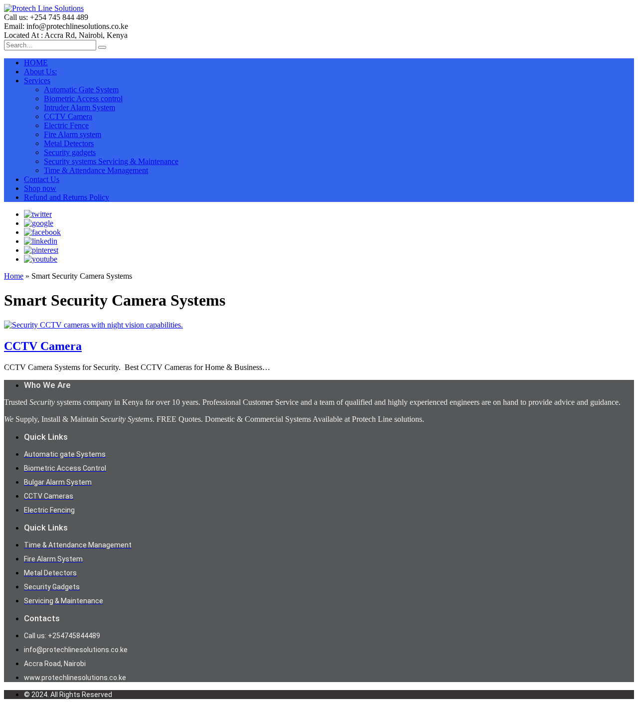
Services (37, 80)
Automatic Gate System (81, 89)
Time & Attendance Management (96, 170)
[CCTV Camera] (93, 325)
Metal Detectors (69, 143)
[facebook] (42, 232)
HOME (36, 62)
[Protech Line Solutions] (44, 8)
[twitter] (38, 214)
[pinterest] (41, 250)
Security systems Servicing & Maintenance (111, 161)
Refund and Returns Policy (66, 197)
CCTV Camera (68, 116)
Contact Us (41, 179)
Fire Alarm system (72, 134)
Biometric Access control (83, 98)
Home (13, 276)
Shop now (40, 188)
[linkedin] (40, 241)
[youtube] (40, 259)
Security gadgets (70, 152)
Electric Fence (66, 125)
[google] (38, 223)
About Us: (40, 71)
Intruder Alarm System (79, 107)
